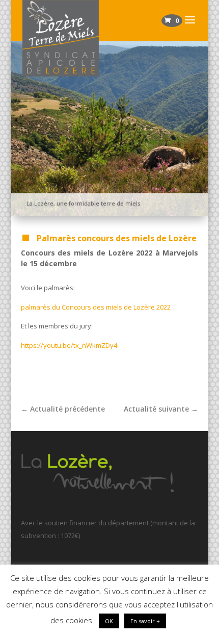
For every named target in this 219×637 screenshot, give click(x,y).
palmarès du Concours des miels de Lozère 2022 (96, 307)
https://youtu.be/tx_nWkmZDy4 (69, 345)
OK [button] (109, 621)
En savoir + (145, 621)
